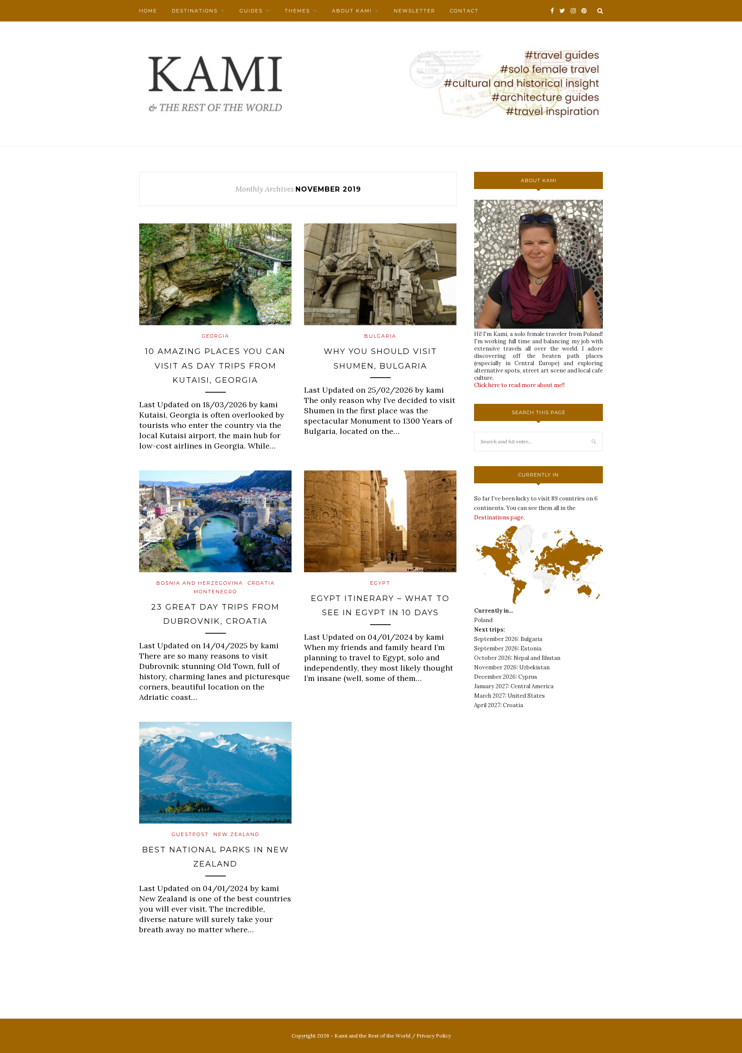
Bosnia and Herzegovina (199, 583)
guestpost (190, 834)
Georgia (215, 336)
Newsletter (414, 11)
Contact (464, 11)
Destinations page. (499, 517)
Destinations (195, 11)
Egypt (380, 583)
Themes (297, 11)
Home (148, 11)
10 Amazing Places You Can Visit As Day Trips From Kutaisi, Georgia (215, 366)
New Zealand (236, 834)
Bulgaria (380, 336)
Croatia (261, 583)
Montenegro (215, 592)
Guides (251, 11)
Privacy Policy (434, 1035)
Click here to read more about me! (518, 385)
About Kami (352, 11)
